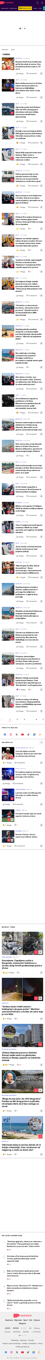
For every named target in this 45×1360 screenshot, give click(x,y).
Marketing (15, 1340)
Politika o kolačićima (29, 1343)
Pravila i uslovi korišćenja (12, 1343)
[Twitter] (17, 734)
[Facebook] (5, 734)
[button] (31, 73)
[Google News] (34, 734)
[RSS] (40, 734)
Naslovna (5, 49)
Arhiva (40, 1343)
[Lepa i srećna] (7, 1331)
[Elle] (23, 1328)
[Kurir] (7, 1328)
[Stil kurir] (30, 1328)
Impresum (23, 1340)
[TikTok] (28, 734)
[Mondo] (7, 2)
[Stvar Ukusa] (22, 1335)
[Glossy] (37, 1328)
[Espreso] (16, 1328)
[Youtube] (22, 734)
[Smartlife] (16, 1331)
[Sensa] (26, 1331)
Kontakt (31, 1340)
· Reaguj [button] (22, 143)
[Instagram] (11, 734)
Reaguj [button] (21, 73)
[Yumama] (36, 1331)
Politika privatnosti (22, 1347)
